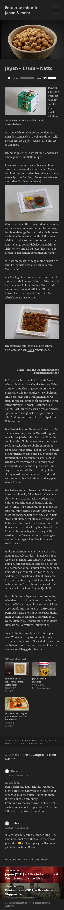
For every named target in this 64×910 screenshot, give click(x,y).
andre (27, 740)
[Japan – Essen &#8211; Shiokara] (44, 669)
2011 (55, 740)
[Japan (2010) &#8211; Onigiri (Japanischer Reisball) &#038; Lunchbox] (17, 703)
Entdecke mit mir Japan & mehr (21, 10)
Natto (26, 140)
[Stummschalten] (45, 78)
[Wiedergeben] (9, 78)
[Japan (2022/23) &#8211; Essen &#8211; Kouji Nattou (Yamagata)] (17, 669)
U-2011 (15, 743)
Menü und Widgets (55, 13)
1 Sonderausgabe (43, 740)
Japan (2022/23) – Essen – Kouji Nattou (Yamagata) (15, 681)
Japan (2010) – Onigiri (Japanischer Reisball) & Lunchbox (16, 716)
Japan (40, 743)
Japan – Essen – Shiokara (39, 680)
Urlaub (23, 743)
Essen (8, 743)
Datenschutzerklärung (16, 902)
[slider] (52, 78)
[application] (32, 78)
